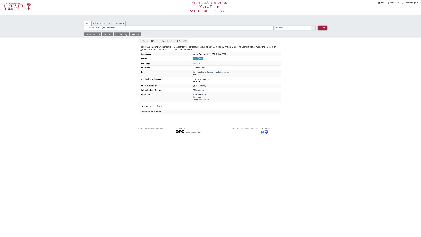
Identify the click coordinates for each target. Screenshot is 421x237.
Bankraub (197, 97)
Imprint (240, 128)
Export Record (166, 41)
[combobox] (178, 28)
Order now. (199, 90)
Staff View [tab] (158, 106)
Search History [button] (121, 34)
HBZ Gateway (200, 86)
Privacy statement (251, 128)
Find (323, 28)
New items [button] (135, 34)
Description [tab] (146, 106)
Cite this (145, 41)
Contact (232, 128)
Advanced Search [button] (93, 34)
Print (154, 41)
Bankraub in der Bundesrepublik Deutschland (212, 72)
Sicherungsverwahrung (202, 99)
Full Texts (97, 23)
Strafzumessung (199, 94)
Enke (203, 67)
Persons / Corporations (114, 23)
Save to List (182, 41)
